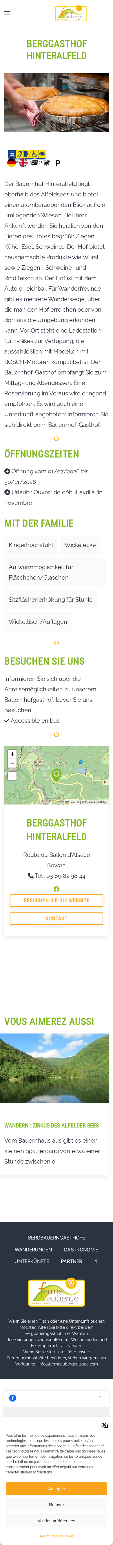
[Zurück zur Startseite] (71, 13)
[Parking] (58, 162)
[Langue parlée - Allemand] (11, 162)
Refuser (56, 1504)
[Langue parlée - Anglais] (23, 162)
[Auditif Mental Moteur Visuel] (27, 157)
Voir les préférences (56, 1520)
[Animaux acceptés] (46, 162)
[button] (104, 1424)
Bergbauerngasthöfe (56, 1238)
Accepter (56, 1488)
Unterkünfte (31, 1261)
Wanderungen (33, 1250)
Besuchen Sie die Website (57, 900)
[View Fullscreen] (12, 776)
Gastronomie (81, 1250)
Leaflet (74, 802)
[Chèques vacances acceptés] (34, 162)
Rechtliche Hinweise (56, 1536)
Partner (71, 1261)
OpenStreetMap (96, 802)
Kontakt (56, 918)
